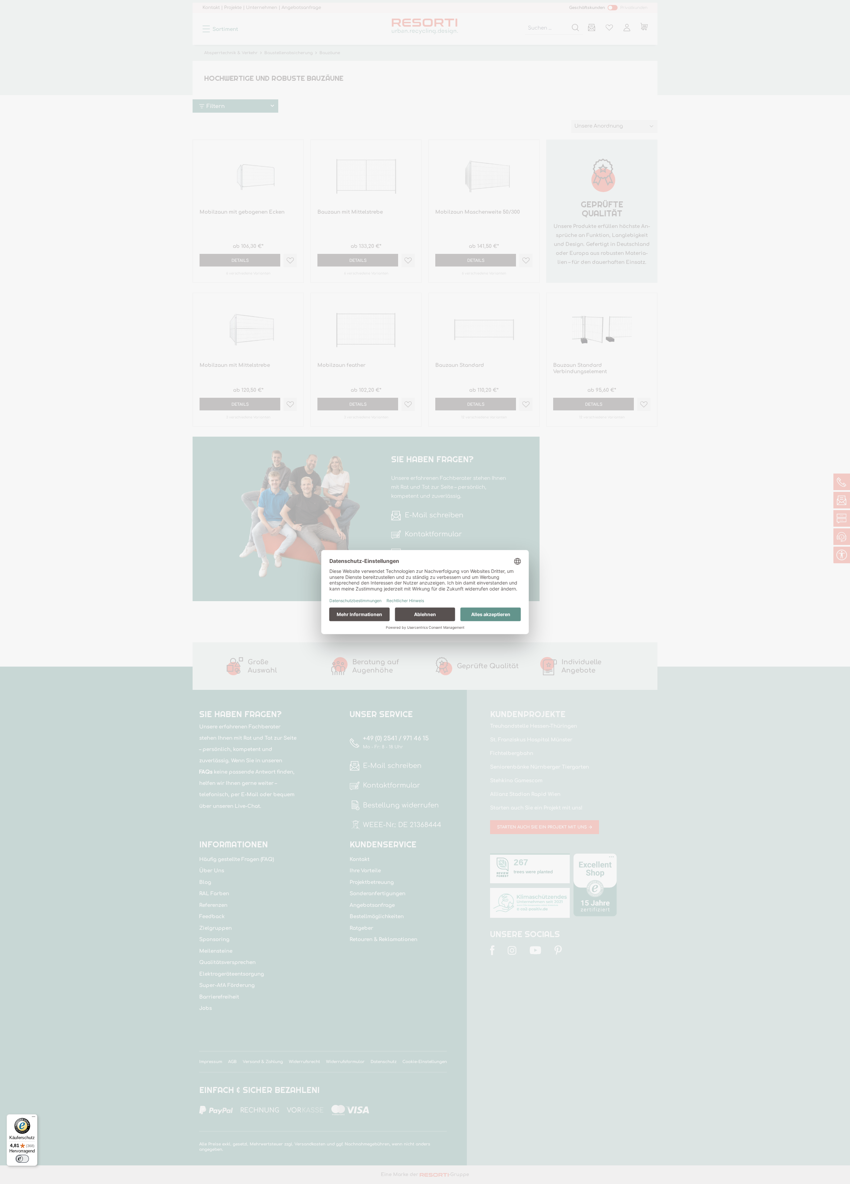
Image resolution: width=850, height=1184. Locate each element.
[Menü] (34, 1118)
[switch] (22, 1159)
